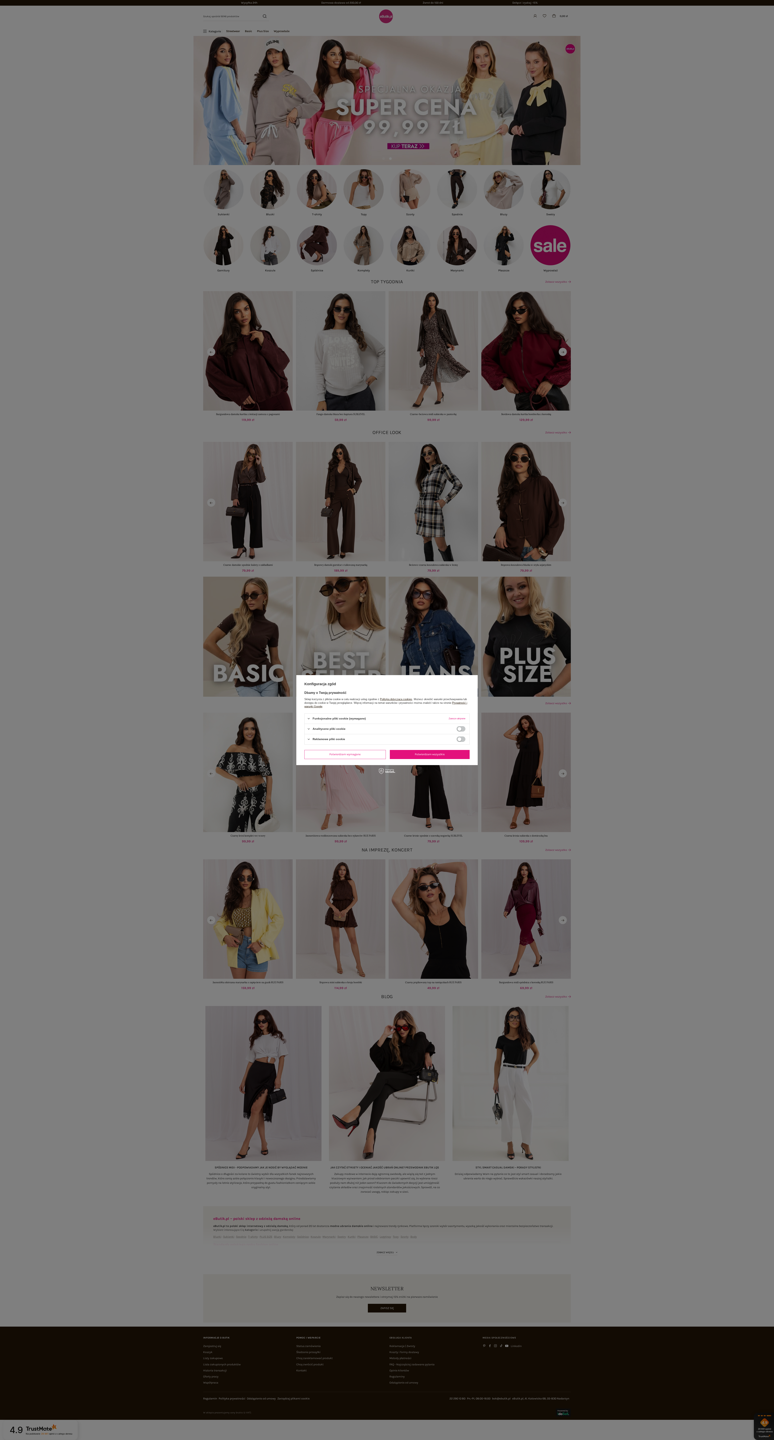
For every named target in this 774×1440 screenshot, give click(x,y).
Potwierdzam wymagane (345, 754)
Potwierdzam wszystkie (430, 754)
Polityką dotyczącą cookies (396, 699)
